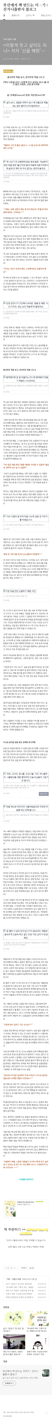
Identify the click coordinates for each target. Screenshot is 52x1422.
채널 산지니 (46, 15)
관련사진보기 (44, 794)
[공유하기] (11, 1268)
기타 (8, 1279)
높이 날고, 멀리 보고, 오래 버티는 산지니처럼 (20, 1377)
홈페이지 (16, 15)
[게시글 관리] (14, 1268)
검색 (41, 5)
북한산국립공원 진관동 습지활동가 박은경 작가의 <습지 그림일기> (20, 1298)
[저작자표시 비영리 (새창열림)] (31, 1268)
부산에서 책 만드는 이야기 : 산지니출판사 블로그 (25, 5)
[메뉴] (47, 5)
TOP (47, 1413)
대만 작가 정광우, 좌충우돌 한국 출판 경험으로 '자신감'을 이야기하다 (20, 1292)
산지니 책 (30, 15)
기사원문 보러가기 (26, 1179)
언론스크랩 (16, 1279)
